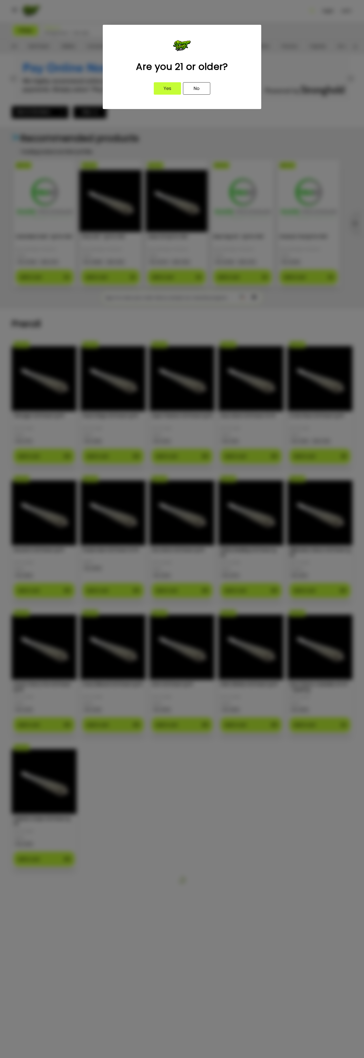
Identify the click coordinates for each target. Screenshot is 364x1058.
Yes (167, 88)
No (197, 88)
